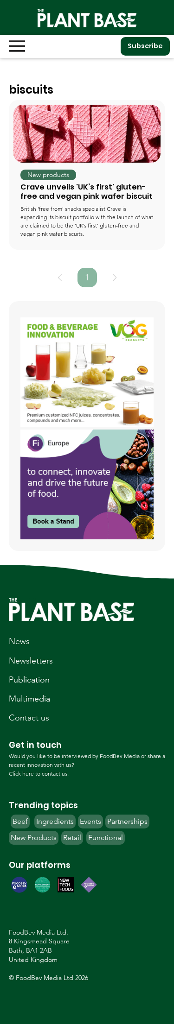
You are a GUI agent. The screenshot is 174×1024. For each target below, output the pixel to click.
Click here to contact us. (39, 773)
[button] (48, 175)
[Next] (114, 277)
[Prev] (60, 277)
